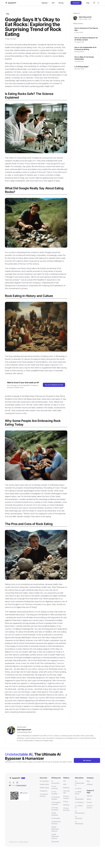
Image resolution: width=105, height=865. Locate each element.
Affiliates (89, 784)
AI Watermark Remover (56, 822)
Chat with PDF (66, 792)
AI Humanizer (44, 781)
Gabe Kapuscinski (85, 17)
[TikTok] (13, 782)
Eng (87, 3)
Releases (66, 805)
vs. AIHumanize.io (79, 812)
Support (89, 796)
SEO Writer (55, 841)
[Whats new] (94, 3)
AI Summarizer (55, 782)
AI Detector (43, 791)
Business (66, 787)
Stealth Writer (44, 784)
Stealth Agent (44, 787)
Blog (88, 781)
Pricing (61, 3)
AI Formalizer (55, 818)
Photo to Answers (66, 797)
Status (89, 799)
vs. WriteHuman (79, 822)
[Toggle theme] (98, 3)
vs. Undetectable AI (79, 783)
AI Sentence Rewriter (55, 798)
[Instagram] (17, 782)
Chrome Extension (66, 809)
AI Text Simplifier (54, 793)
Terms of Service (90, 807)
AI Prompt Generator (54, 809)
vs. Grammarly (78, 817)
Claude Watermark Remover (55, 829)
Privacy (89, 802)
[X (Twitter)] (10, 782)
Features (45, 3)
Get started (76, 3)
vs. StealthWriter (79, 798)
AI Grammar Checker (44, 795)
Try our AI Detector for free (54, 385)
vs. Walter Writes (78, 793)
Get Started (87, 760)
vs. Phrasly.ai (79, 802)
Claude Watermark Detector (55, 836)
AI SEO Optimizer (54, 814)
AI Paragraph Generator (55, 803)
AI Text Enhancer (54, 787)
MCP (65, 784)
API (53, 3)
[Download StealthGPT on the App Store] (19, 795)
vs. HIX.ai (78, 788)
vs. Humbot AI (79, 807)
